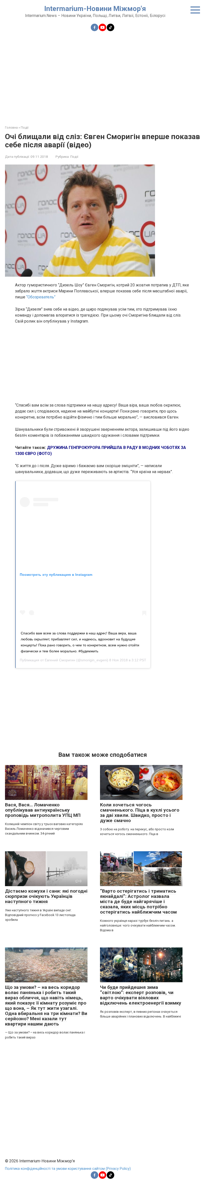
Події (74, 157)
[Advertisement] (102, 75)
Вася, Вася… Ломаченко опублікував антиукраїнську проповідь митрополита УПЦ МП (42, 810)
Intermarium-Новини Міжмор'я (95, 8)
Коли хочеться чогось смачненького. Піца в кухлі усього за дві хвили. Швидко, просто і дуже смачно (139, 812)
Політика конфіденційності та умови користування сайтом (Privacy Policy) (68, 1169)
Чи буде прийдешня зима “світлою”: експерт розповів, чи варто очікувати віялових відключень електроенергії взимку (140, 995)
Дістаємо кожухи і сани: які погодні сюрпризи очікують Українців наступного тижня (46, 896)
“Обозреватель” (41, 297)
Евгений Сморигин (60, 660)
